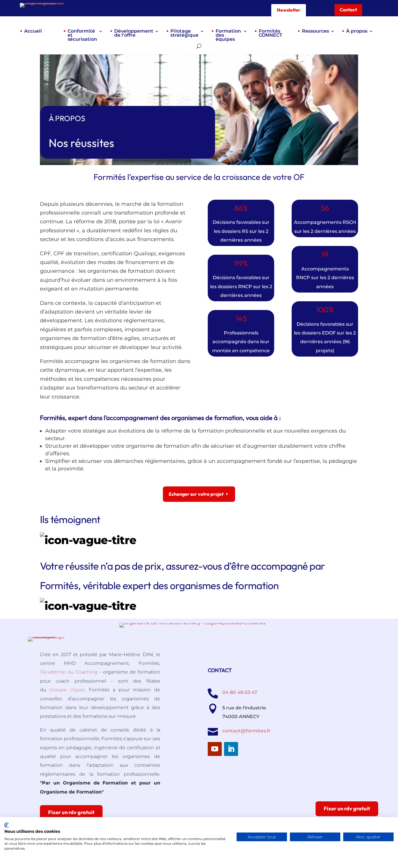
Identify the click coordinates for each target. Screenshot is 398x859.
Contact (348, 10)
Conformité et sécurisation (82, 35)
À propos (356, 31)
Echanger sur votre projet (196, 494)
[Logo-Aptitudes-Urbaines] (192, 623)
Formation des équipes (228, 35)
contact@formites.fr (246, 731)
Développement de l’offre (133, 33)
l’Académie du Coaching (69, 672)
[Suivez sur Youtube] (215, 749)
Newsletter (288, 10)
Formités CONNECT (270, 33)
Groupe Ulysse (67, 689)
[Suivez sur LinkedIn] (231, 749)
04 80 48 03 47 (239, 692)
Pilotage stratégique (184, 33)
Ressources (315, 31)
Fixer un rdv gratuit (347, 808)
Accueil (33, 31)
